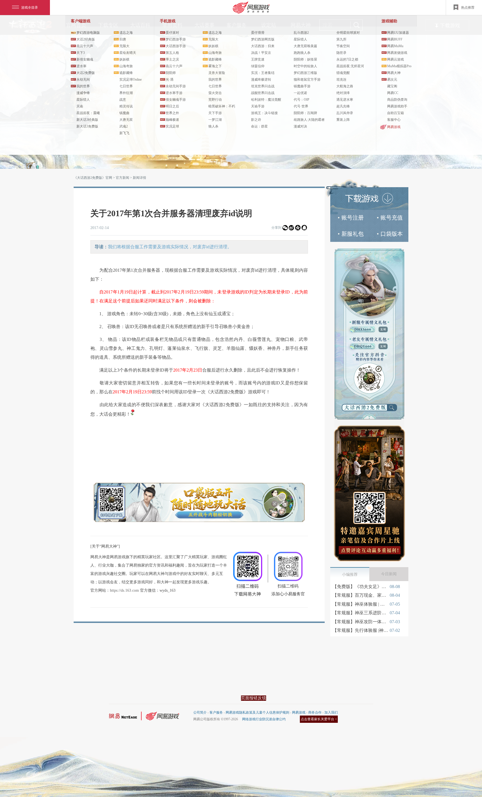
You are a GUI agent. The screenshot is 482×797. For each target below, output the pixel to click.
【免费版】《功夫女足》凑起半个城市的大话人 (360, 586)
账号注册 (352, 218)
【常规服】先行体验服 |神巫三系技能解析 (360, 630)
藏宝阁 (392, 86)
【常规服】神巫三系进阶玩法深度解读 (360, 612)
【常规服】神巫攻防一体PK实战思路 (360, 621)
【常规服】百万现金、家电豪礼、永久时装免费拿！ (360, 595)
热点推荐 (467, 7)
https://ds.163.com (124, 590)
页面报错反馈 (253, 698)
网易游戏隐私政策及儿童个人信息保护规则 (257, 712)
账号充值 (391, 218)
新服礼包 (352, 234)
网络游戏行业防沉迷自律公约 (264, 719)
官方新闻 (122, 178)
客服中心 (394, 120)
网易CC (392, 93)
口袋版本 (391, 234)
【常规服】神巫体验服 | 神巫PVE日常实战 (360, 604)
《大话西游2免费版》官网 (93, 178)
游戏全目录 (29, 7)
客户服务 (216, 712)
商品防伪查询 (397, 100)
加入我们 (331, 712)
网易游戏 (394, 127)
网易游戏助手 (397, 106)
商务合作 (315, 712)
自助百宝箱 (395, 113)
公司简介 (200, 712)
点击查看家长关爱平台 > (319, 719)
